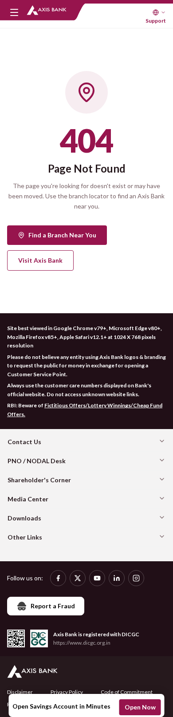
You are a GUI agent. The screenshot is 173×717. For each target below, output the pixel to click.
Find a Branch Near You (62, 235)
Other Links (25, 537)
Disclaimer (20, 692)
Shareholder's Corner (39, 480)
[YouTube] (97, 578)
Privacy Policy (67, 692)
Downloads (24, 518)
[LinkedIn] (117, 578)
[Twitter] (78, 578)
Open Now (140, 707)
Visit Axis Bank (40, 260)
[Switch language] (159, 12)
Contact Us (24, 441)
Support (155, 20)
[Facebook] (58, 578)
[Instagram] (136, 578)
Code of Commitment (127, 692)
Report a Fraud (53, 606)
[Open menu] (14, 12)
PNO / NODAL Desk (37, 461)
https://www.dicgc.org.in (81, 642)
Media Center (28, 499)
